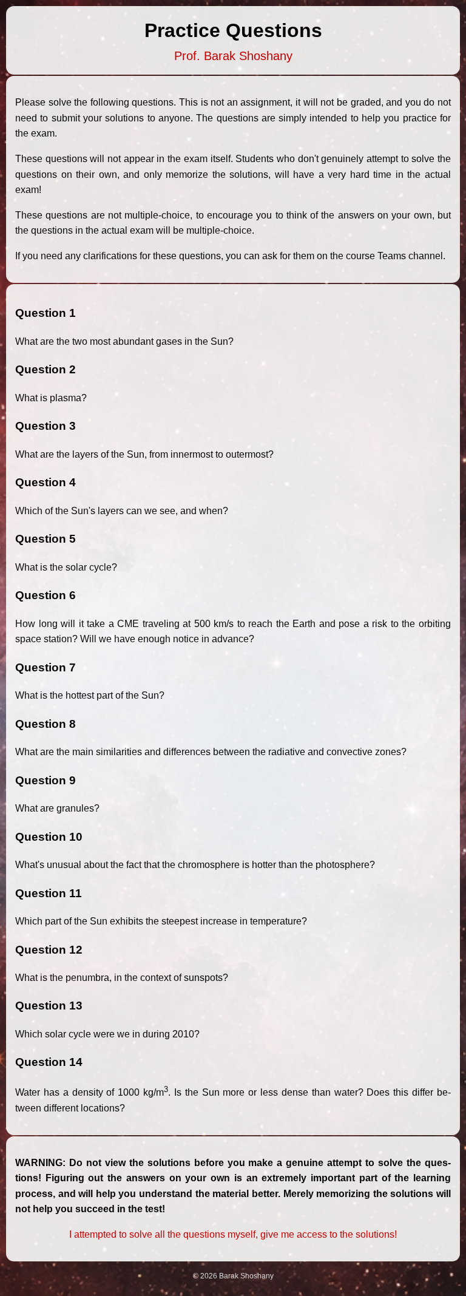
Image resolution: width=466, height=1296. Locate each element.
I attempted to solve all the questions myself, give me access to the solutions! (233, 1234)
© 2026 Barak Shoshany (233, 1276)
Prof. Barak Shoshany (233, 56)
